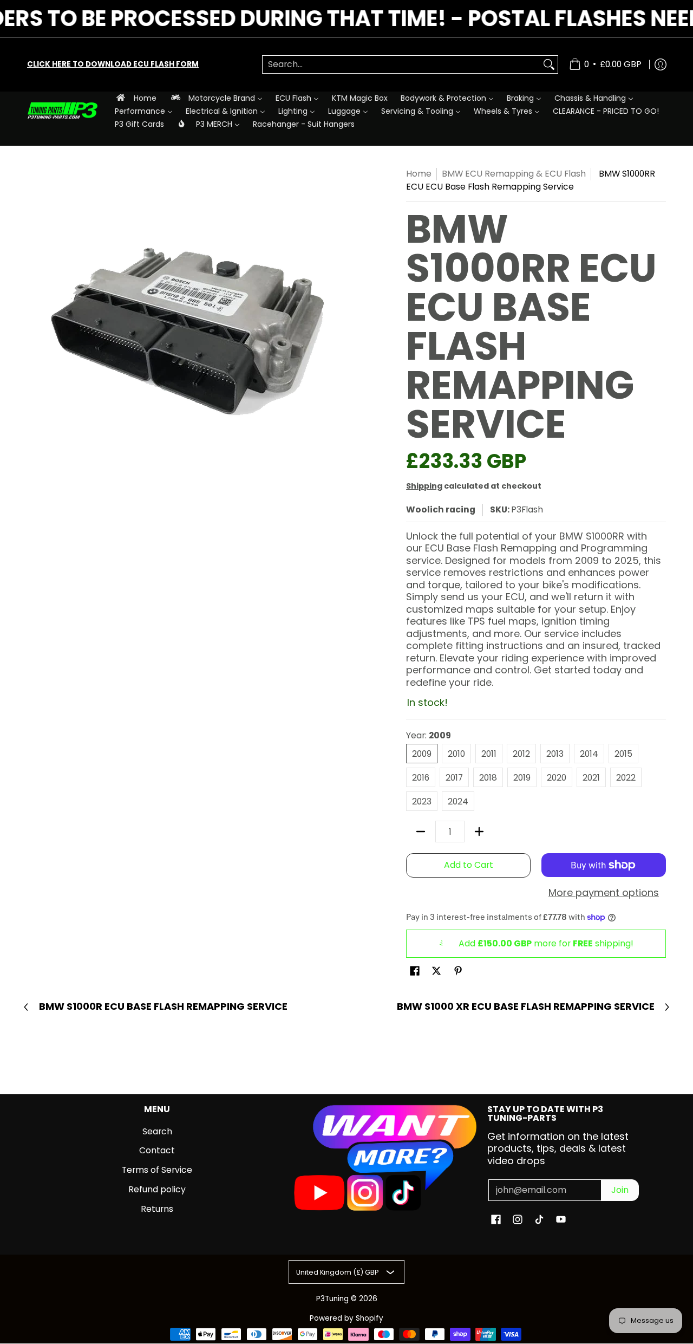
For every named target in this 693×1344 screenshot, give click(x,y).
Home (419, 173)
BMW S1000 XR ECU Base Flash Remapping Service (526, 1007)
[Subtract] (420, 831)
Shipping (424, 486)
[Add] (479, 831)
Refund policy (157, 1189)
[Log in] (660, 64)
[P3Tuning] (62, 111)
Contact (157, 1150)
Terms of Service (157, 1170)
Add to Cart (468, 865)
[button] (414, 972)
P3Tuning (332, 1299)
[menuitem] (135, 98)
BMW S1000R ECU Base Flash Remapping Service (163, 1007)
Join (620, 1190)
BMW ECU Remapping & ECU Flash (514, 173)
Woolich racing (440, 509)
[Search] (549, 65)
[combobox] (401, 65)
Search (157, 1131)
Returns (157, 1209)
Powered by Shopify (346, 1318)
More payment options (603, 893)
